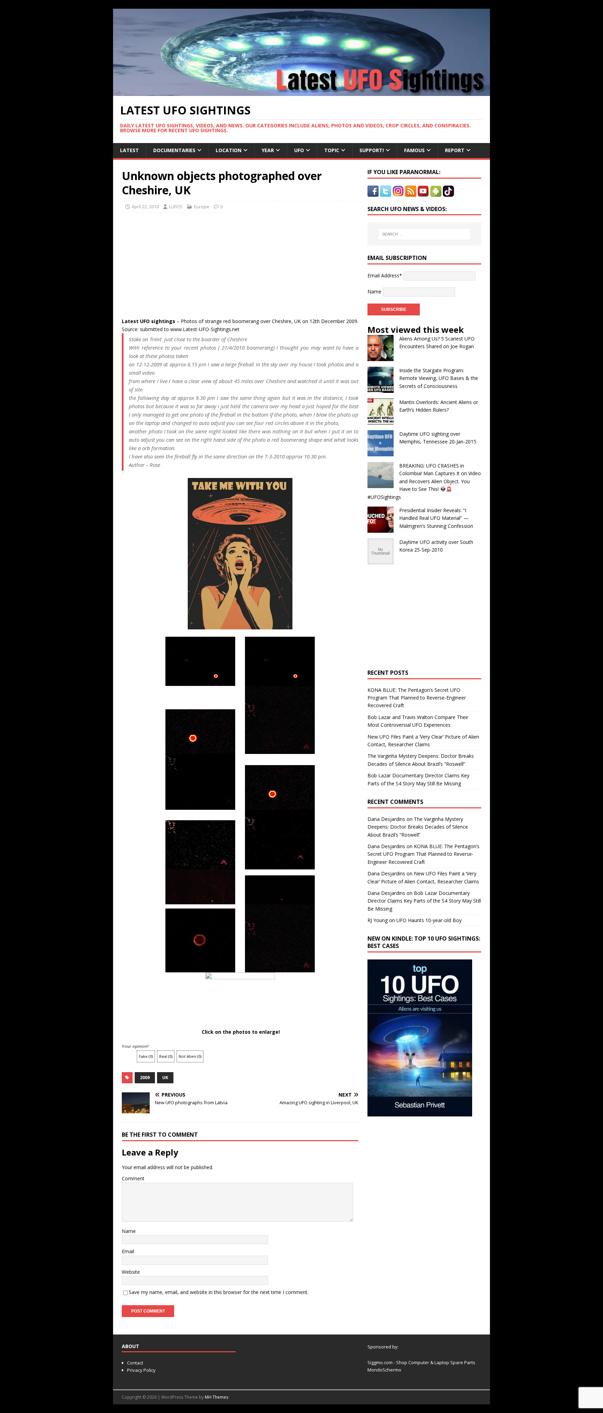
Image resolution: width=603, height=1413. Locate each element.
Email (128, 1251)
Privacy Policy (141, 1370)
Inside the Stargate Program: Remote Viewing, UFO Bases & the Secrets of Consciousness (438, 378)
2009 (145, 1078)
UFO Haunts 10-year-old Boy (429, 920)
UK (165, 1078)
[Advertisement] (187, 263)
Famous (414, 150)
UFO (299, 150)
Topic (331, 150)
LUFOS (176, 206)
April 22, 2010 (145, 206)
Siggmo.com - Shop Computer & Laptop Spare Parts (421, 1362)
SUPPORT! (371, 150)
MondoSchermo (384, 1370)
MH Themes (216, 1397)
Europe (201, 206)
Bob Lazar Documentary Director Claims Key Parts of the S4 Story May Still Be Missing (424, 901)
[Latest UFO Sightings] (301, 92)
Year (268, 150)
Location (228, 150)
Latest (129, 150)
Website (131, 1272)
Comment (133, 1178)
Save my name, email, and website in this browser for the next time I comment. (218, 1292)
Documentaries (174, 150)
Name (129, 1231)
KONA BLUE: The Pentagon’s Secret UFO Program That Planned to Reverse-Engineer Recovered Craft (416, 698)
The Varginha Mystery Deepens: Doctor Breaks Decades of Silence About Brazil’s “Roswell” (417, 827)
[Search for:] (424, 234)
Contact (135, 1363)
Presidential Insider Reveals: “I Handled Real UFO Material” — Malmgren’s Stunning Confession (436, 518)
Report (454, 150)
